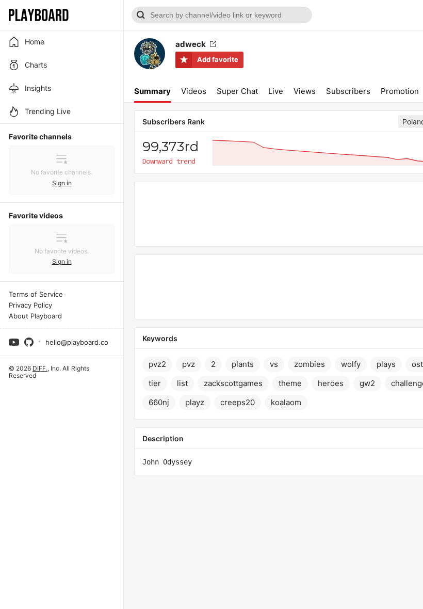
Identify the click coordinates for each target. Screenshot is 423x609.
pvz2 (157, 364)
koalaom (286, 402)
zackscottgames (233, 383)
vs (274, 364)
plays (386, 364)
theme (290, 383)
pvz (188, 364)
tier (155, 383)
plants (243, 364)
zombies (309, 364)
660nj (159, 402)
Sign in (62, 183)
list (182, 383)
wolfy (351, 364)
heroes (331, 383)
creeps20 (237, 402)
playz (194, 402)
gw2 (367, 383)
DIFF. (39, 368)
